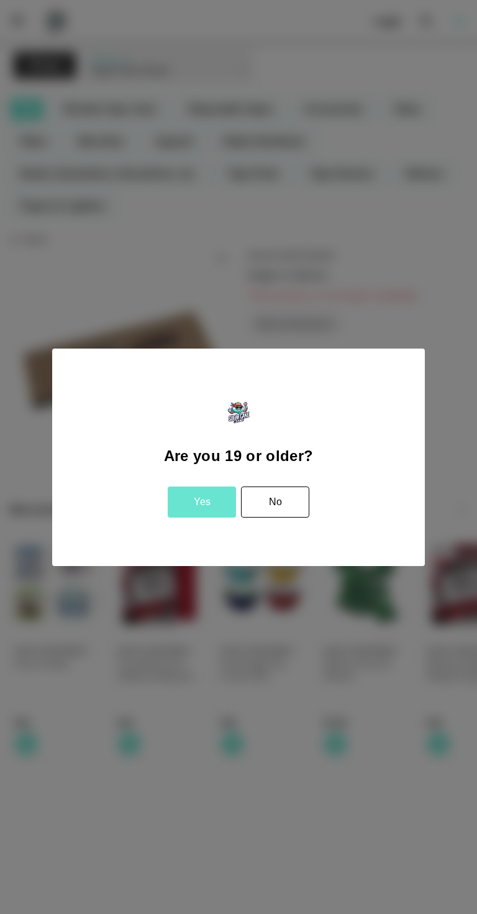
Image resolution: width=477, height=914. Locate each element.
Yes (202, 501)
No (275, 501)
